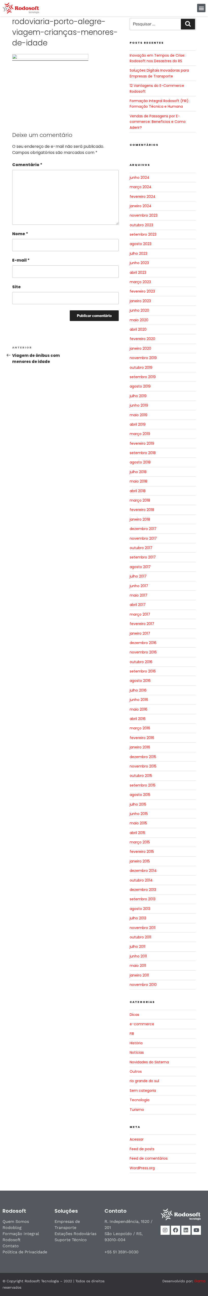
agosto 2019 (140, 386)
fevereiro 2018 (142, 509)
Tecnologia (139, 1099)
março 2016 (140, 728)
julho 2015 (138, 804)
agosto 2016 (140, 680)
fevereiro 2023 (142, 291)
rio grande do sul (144, 1080)
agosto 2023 (140, 243)
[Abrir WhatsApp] (195, 1283)
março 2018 (140, 500)
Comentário (27, 165)
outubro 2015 (141, 775)
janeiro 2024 (140, 206)
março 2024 (140, 186)
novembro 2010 (143, 984)
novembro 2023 (144, 215)
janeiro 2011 (139, 975)
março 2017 (140, 614)
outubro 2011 (140, 937)
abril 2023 (138, 272)
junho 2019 (139, 405)
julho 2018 (138, 471)
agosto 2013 (140, 908)
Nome (20, 234)
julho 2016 (138, 690)
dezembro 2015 (143, 756)
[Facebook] (175, 1230)
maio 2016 (138, 709)
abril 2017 (138, 604)
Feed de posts (142, 1148)
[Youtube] (196, 1230)
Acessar (137, 1139)
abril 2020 (138, 329)
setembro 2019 (143, 376)
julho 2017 (138, 576)
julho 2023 (138, 253)
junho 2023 (139, 262)
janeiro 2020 (140, 348)
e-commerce (142, 1024)
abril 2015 (137, 832)
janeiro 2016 (140, 747)
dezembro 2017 (143, 528)
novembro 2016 (143, 652)
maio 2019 (138, 415)
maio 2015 (138, 823)
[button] (201, 8)
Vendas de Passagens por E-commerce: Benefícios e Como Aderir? (158, 122)
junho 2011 (138, 956)
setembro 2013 (142, 899)
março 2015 (140, 842)
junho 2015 (139, 813)
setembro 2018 (143, 452)
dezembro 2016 (143, 642)
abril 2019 (138, 424)
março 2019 (140, 433)
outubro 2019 (141, 367)
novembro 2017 (143, 538)
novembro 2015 (143, 766)
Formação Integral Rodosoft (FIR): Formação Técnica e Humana (159, 103)
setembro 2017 (143, 557)
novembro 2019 (143, 357)
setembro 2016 (143, 671)
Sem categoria (143, 1090)
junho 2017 (139, 585)
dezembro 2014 (143, 870)
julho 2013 (138, 918)
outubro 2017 (141, 547)
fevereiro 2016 (142, 737)
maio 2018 (138, 481)
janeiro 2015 (140, 861)
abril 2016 (138, 718)
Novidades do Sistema (149, 1062)
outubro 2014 (141, 880)
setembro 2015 (142, 785)
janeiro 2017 (140, 633)
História (136, 1043)
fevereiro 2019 (142, 443)
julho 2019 (138, 395)
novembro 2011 (142, 927)
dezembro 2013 (143, 889)
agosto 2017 (140, 566)
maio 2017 (138, 595)
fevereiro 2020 (142, 338)
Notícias (137, 1052)
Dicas (134, 1014)
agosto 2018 (140, 462)
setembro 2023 (143, 234)
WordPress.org (142, 1168)
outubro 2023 (141, 225)
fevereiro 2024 (142, 196)
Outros (136, 1071)
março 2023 (140, 281)
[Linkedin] (185, 1230)
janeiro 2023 (140, 300)
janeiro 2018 (140, 519)
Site (16, 287)
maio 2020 (139, 320)
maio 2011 (138, 965)
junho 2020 (139, 310)
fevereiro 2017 (142, 623)
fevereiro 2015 (142, 851)
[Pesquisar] (188, 24)
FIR (132, 1033)
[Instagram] (165, 1230)
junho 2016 (139, 699)
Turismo (137, 1109)
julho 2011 (137, 946)
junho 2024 (139, 177)
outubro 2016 (141, 661)
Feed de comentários (149, 1158)
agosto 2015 (140, 794)
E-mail (21, 260)
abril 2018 (138, 490)
